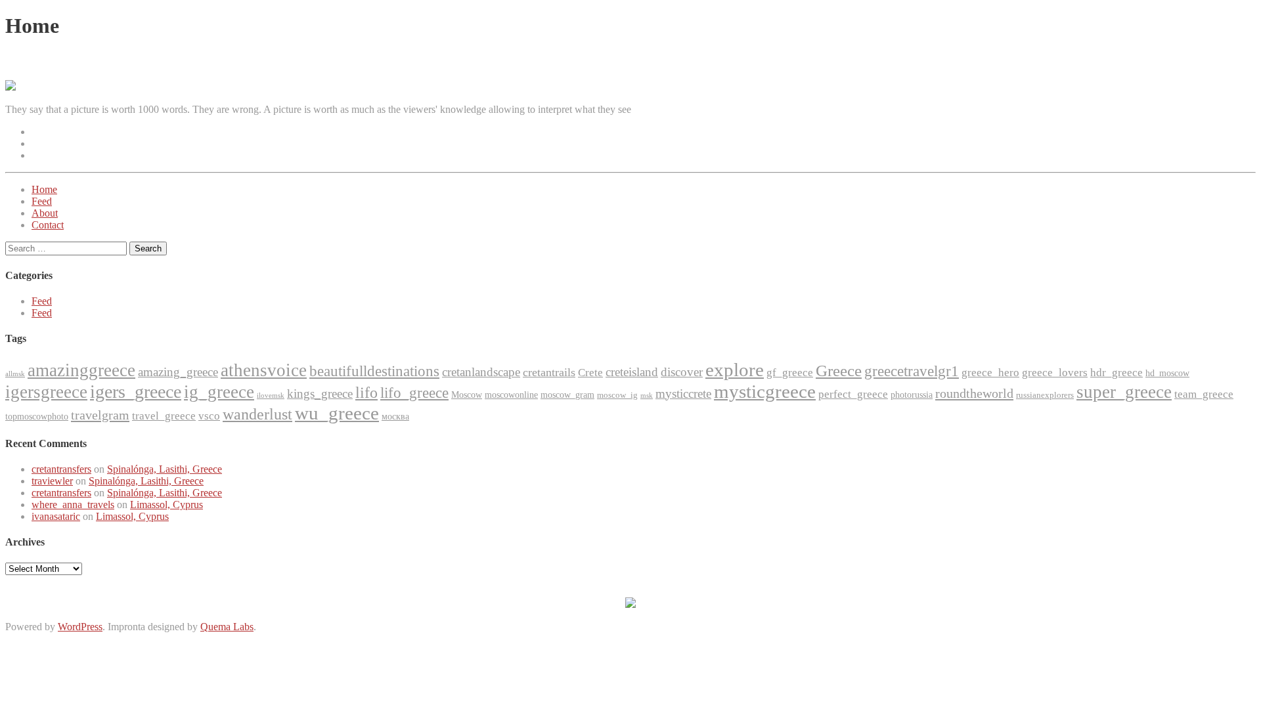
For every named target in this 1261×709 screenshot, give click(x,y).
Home (44, 189)
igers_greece (135, 391)
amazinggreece (81, 370)
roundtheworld (974, 393)
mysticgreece (765, 391)
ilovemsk (270, 395)
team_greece (1203, 394)
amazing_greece (178, 372)
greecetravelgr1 (911, 370)
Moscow (466, 395)
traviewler (52, 480)
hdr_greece (1116, 372)
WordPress (80, 626)
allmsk (15, 373)
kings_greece (320, 393)
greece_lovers (1055, 372)
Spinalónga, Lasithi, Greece (164, 469)
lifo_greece (414, 392)
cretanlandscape (481, 372)
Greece (839, 370)
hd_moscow (1167, 373)
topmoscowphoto (36, 416)
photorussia (912, 395)
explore (734, 369)
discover (682, 372)
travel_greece (164, 416)
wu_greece (337, 412)
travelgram (100, 415)
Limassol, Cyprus (166, 504)
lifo (366, 392)
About (45, 213)
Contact (48, 224)
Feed (42, 201)
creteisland (632, 372)
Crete (590, 372)
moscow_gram (567, 395)
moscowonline (511, 395)
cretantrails (549, 372)
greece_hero (990, 372)
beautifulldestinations (374, 371)
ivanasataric (56, 516)
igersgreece (46, 392)
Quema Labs (227, 626)
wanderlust (257, 414)
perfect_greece (853, 394)
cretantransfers (61, 469)
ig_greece (219, 392)
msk (646, 395)
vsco (209, 416)
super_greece (1124, 392)
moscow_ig (617, 395)
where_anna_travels (73, 504)
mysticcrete (683, 393)
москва (395, 416)
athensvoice (264, 370)
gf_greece (789, 372)
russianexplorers (1045, 395)
